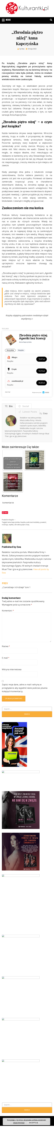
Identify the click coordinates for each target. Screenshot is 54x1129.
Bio (10, 406)
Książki (11, 520)
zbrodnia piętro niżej (21, 525)
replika (11, 525)
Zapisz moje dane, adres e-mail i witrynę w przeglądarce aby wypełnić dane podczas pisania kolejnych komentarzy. (24, 688)
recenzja (5, 525)
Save (6, 512)
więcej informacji (18, 1123)
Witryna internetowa (11, 669)
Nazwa (6, 646)
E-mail (5, 657)
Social (25, 406)
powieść (43, 522)
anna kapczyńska (14, 522)
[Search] (50, 20)
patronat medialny (33, 522)
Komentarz (8, 610)
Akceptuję (33, 1123)
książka (23, 522)
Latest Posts (29, 411)
